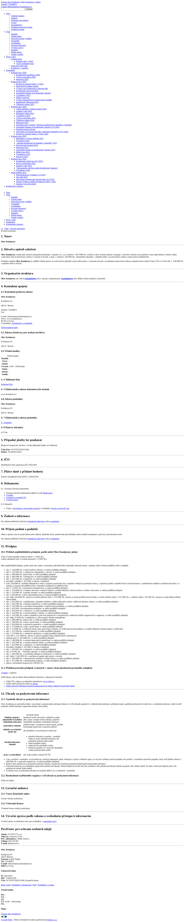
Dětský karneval (22, 98)
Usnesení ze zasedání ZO (16, 497)
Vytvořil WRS (6, 920)
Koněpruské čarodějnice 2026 (28, 75)
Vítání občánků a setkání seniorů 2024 (31, 109)
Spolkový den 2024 (24, 111)
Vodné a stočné (17, 54)
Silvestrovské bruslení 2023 (27, 145)
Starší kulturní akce (18, 173)
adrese (35, 684)
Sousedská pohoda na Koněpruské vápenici (33, 93)
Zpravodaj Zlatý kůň (19, 66)
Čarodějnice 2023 (23, 154)
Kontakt (14, 34)
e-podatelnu (54, 521)
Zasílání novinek (17, 29)
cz (2, 229)
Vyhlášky (9, 495)
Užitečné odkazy (17, 16)
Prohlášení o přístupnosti (21, 885)
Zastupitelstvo (16, 25)
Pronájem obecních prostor (21, 27)
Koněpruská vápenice (14, 186)
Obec (8, 13)
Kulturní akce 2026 (18, 73)
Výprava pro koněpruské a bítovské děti (32, 88)
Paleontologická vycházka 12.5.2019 (30, 175)
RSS (34, 885)
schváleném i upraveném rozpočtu (26, 508)
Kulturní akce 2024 (18, 107)
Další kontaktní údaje (9, 327)
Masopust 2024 (22, 123)
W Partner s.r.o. (51, 920)
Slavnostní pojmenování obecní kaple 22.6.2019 (35, 179)
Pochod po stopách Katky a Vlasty (30, 84)
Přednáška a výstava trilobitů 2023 (29, 138)
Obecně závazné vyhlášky (21, 38)
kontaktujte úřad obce (36, 521)
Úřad (8, 32)
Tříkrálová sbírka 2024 (25, 120)
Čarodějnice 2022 (23, 170)
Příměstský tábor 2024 (25, 113)
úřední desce (48, 493)
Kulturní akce (16, 59)
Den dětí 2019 (21, 177)
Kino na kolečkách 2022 (26, 163)
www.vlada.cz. (49, 681)
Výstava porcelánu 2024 (25, 118)
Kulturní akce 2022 (18, 159)
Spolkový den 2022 (24, 166)
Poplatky (14, 50)
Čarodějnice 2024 (23, 116)
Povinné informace (18, 45)
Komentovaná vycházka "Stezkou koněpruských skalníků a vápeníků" (44, 125)
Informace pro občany (20, 20)
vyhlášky (4, 673)
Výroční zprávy (17, 48)
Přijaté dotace (16, 52)
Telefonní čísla (7, 384)
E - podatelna (6, 423)
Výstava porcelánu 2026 (25, 77)
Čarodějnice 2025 (23, 95)
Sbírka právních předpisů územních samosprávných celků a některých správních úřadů (40, 686)
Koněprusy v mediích (19, 68)
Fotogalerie (10, 70)
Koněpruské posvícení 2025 (27, 91)
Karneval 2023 (22, 157)
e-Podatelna (15, 43)
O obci (13, 23)
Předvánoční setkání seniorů (27, 86)
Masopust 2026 (22, 79)
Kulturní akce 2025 (18, 82)
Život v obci (11, 57)
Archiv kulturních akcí (25, 63)
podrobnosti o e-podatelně (22, 323)
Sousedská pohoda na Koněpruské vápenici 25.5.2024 (37, 127)
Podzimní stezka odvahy (25, 129)
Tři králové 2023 (22, 141)
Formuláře (15, 41)
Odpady (14, 18)
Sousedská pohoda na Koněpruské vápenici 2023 (35, 150)
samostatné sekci (49, 821)
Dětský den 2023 (23, 152)
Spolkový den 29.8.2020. (26, 184)
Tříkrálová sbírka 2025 (25, 104)
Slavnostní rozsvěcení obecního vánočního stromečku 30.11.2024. (42, 132)
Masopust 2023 (22, 148)
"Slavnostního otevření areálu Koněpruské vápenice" (37, 168)
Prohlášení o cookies (46, 885)
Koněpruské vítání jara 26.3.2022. (29, 161)
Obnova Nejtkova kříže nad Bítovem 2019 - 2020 (36, 182)
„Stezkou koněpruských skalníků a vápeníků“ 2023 (36, 143)
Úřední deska (16, 36)
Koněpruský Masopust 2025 (27, 102)
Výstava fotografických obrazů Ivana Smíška (34, 100)
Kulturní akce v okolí (24, 61)
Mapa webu (5, 885)
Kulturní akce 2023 (18, 136)
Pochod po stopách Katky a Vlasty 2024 (32, 134)
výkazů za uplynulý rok (59, 508)
